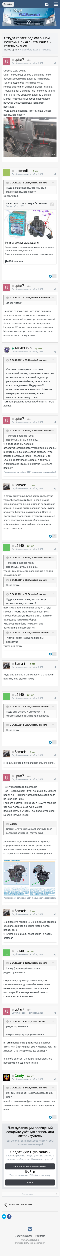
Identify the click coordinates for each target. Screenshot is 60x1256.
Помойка (46, 49)
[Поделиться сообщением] (55, 63)
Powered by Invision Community (30, 1243)
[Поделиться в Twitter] (4, 1216)
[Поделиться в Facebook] (9, 1216)
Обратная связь (23, 1236)
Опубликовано (27, 63)
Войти (30, 1182)
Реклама (40, 1236)
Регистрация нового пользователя (30, 1166)
